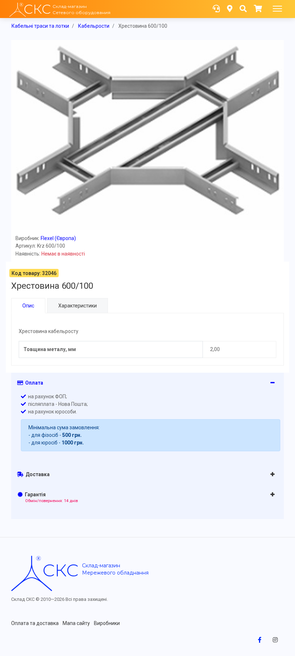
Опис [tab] (28, 306)
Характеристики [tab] (77, 306)
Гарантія (50, 497)
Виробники (107, 623)
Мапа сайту (76, 623)
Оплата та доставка (35, 623)
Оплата (33, 383)
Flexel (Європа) (58, 238)
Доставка (36, 474)
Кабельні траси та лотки (40, 26)
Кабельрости (93, 26)
